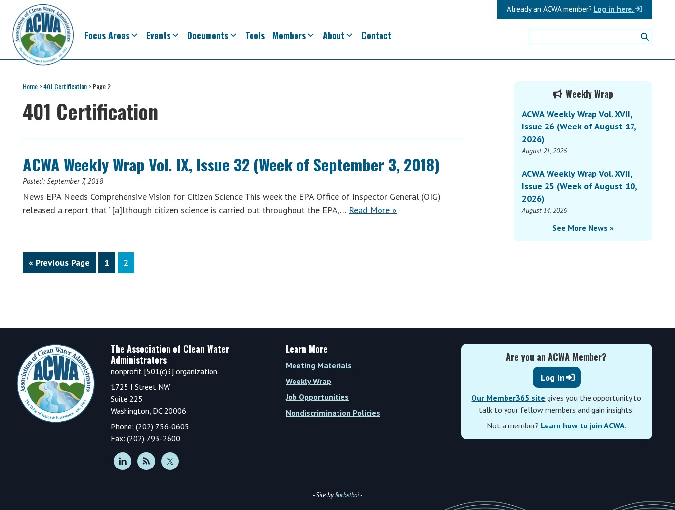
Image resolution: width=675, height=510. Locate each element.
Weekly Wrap (308, 381)
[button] (644, 36)
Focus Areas (106, 35)
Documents (207, 35)
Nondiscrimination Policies (333, 413)
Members (289, 35)
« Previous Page (59, 264)
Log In (553, 377)
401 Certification (65, 86)
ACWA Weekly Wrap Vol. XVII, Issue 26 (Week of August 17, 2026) (579, 126)
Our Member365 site (508, 398)
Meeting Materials (319, 365)
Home (30, 86)
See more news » (583, 228)
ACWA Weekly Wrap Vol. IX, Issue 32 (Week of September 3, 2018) (231, 164)
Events (158, 35)
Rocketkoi (347, 495)
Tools (255, 35)
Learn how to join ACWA (583, 425)
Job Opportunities (317, 397)
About (333, 35)
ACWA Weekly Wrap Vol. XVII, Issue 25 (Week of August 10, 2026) (579, 186)
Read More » (373, 209)
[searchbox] (590, 36)
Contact (376, 35)
